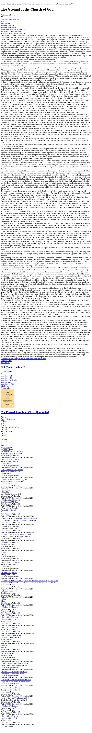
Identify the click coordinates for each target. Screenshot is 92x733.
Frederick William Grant (12, 31)
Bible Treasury (17, 4)
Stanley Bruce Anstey (8, 419)
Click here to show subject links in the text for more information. (23, 359)
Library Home (6, 4)
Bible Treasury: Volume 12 (33, 4)
